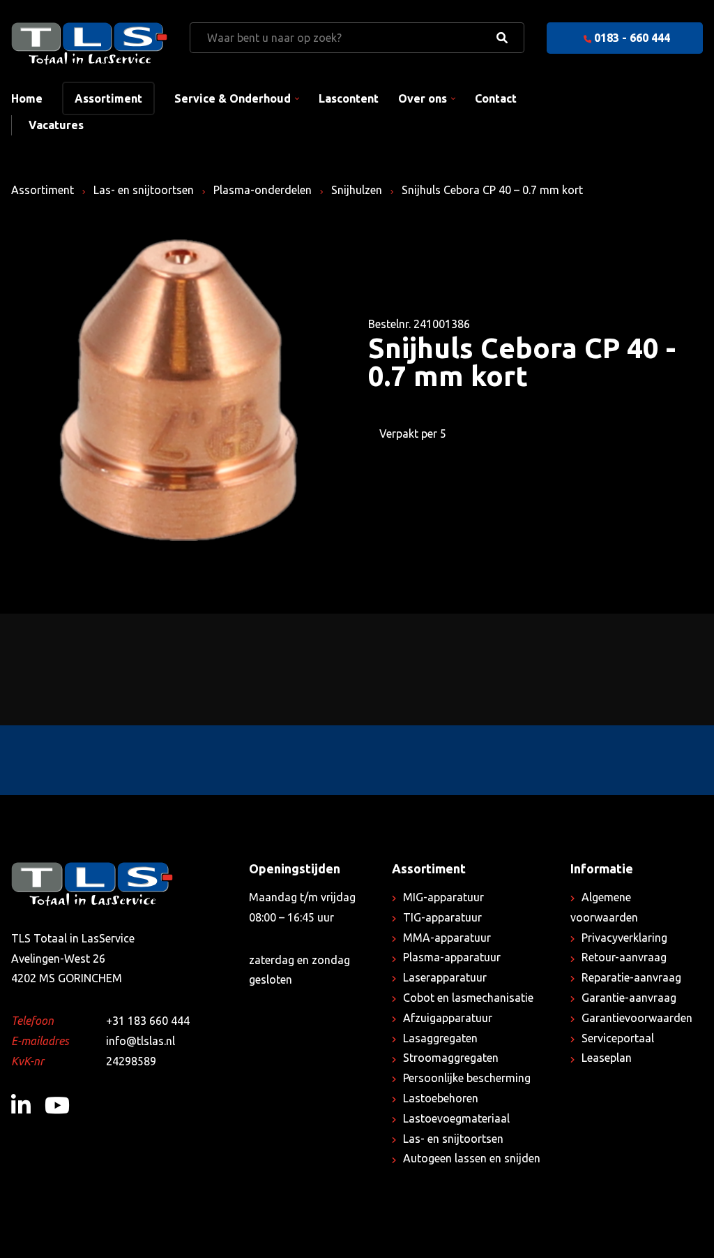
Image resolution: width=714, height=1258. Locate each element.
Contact (496, 98)
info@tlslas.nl (140, 1041)
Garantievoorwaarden (637, 1018)
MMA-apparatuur (447, 937)
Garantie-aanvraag (629, 997)
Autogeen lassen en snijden (471, 1158)
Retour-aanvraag (624, 957)
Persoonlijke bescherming (467, 1078)
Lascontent (349, 98)
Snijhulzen (356, 190)
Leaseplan (607, 1057)
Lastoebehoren (440, 1098)
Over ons (422, 98)
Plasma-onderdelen (262, 190)
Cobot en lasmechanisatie (468, 997)
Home (27, 98)
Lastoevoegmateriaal (456, 1118)
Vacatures (56, 125)
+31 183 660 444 (148, 1020)
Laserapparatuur (445, 977)
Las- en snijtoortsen (143, 190)
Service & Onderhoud (232, 98)
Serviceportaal (618, 1038)
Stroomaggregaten (451, 1057)
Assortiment (108, 98)
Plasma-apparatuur (452, 957)
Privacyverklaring (624, 937)
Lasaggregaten (440, 1038)
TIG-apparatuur (442, 917)
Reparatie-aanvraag (631, 977)
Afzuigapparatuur (447, 1018)
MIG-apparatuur (443, 897)
